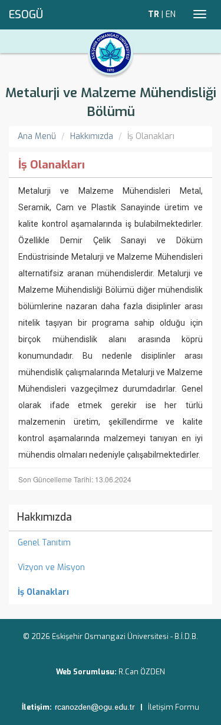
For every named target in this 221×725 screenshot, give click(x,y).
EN (171, 14)
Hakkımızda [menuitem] (44, 517)
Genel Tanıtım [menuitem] (44, 542)
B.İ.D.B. (186, 636)
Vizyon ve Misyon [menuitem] (51, 567)
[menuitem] (110, 592)
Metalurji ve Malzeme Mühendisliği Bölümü (110, 102)
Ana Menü (37, 136)
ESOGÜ (26, 15)
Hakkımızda (91, 136)
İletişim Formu (173, 707)
